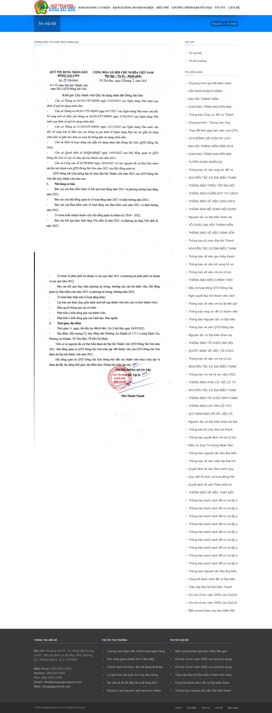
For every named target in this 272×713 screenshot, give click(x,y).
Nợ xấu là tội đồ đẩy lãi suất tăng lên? (132, 682)
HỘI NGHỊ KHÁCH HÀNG (205, 91)
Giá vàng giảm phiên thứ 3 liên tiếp (130, 659)
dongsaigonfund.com (56, 686)
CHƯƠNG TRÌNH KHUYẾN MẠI (191, 7)
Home (178, 707)
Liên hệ (234, 7)
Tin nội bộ (195, 53)
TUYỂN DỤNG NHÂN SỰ (205, 162)
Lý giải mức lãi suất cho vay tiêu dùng (132, 674)
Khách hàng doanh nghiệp (133, 7)
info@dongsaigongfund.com (63, 682)
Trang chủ (49, 7)
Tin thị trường (197, 61)
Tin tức (220, 7)
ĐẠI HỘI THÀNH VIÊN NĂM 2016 (210, 146)
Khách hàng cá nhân (94, 7)
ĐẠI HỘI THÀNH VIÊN (203, 99)
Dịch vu (206, 707)
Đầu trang (233, 707)
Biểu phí (162, 7)
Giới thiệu (68, 7)
